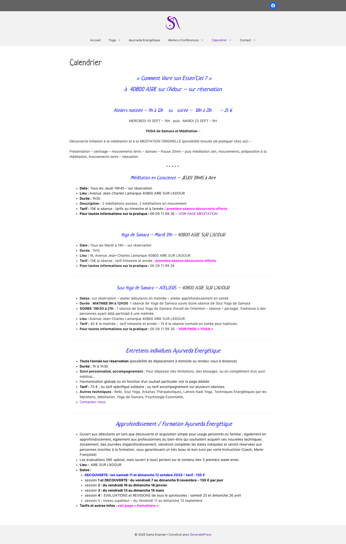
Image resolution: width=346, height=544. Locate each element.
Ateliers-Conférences (183, 40)
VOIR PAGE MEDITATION (198, 214)
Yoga (112, 40)
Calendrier (219, 40)
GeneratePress (200, 534)
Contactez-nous (93, 402)
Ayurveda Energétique (144, 40)
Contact (245, 40)
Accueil (95, 40)
